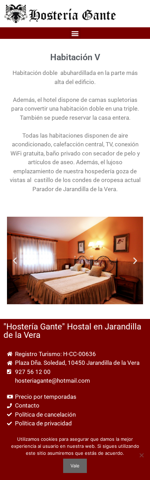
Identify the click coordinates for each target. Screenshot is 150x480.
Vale (75, 465)
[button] (75, 33)
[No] (141, 455)
